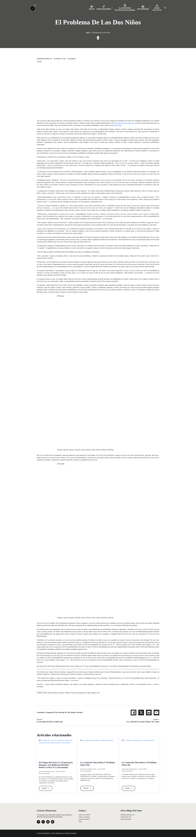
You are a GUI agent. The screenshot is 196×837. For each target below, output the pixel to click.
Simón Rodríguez (126, 819)
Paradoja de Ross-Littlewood (125, 123)
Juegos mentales (84, 819)
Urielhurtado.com (126, 817)
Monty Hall (117, 125)
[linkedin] (43, 822)
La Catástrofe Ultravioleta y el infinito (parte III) (97, 763)
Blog (80, 821)
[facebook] (38, 822)
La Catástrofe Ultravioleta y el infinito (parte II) (139, 763)
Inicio (88, 32)
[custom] (48, 822)
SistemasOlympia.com (127, 814)
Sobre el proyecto (84, 814)
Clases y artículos (84, 817)
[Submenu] (112, 8)
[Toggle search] (165, 7)
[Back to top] (191, 832)
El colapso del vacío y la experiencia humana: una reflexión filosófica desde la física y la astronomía (56, 764)
